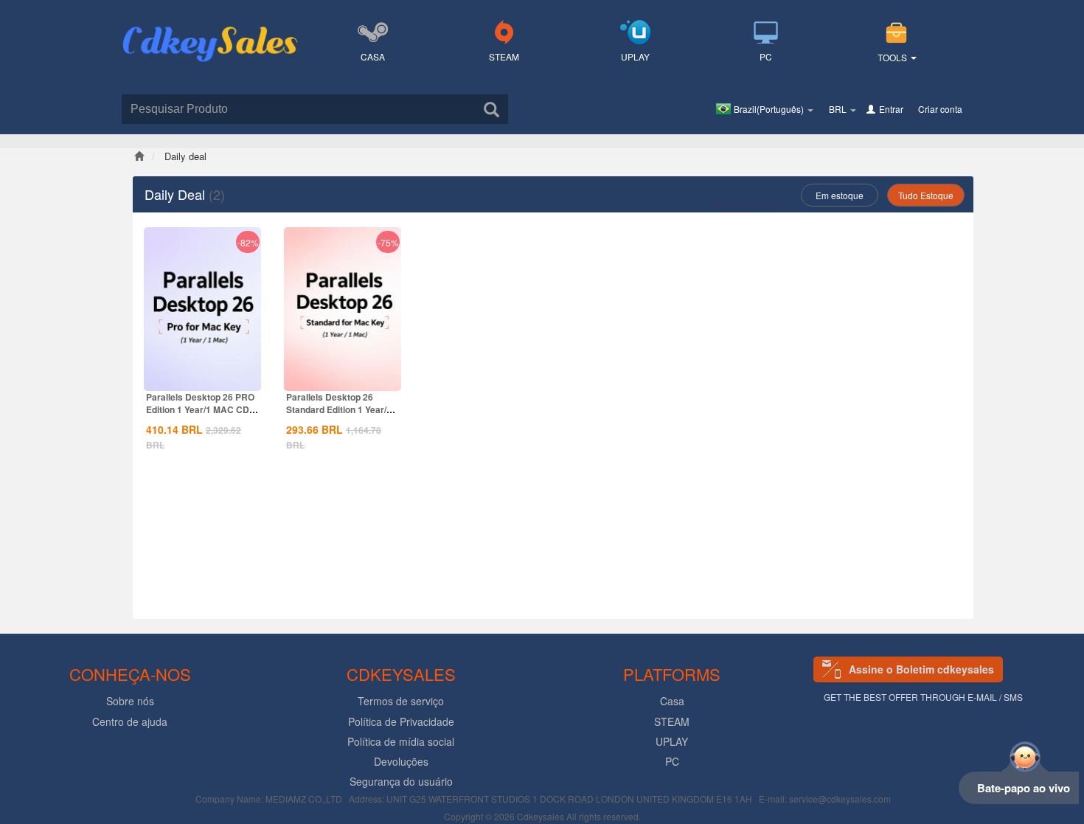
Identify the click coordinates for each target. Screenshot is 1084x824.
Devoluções (401, 761)
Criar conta (940, 109)
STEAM (504, 56)
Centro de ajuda (129, 721)
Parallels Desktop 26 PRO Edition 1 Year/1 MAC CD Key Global (200, 409)
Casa (373, 56)
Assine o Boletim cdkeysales (921, 669)
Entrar (891, 109)
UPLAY (635, 56)
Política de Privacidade (401, 721)
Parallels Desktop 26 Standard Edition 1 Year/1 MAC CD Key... (339, 409)
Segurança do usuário (401, 781)
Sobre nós (130, 700)
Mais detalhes (203, 378)
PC (766, 56)
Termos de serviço (401, 700)
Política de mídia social (400, 741)
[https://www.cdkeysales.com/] (210, 26)
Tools (893, 57)
